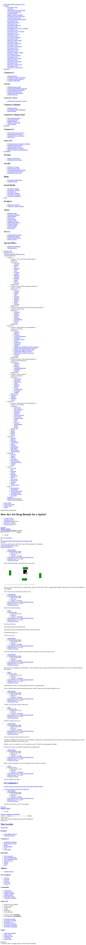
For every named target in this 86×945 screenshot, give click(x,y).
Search (6, 507)
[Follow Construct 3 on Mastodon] (13, 196)
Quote (16, 560)
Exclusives (14, 239)
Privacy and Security (18, 136)
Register (6, 251)
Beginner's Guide (16, 87)
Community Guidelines (10, 898)
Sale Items (14, 248)
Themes (14, 225)
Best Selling (16, 236)
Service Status (8, 939)
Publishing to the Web (21, 88)
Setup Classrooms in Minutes (22, 144)
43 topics (13, 556)
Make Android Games (28, 350)
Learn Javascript (8, 860)
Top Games (16, 167)
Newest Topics (18, 160)
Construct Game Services (27, 307)
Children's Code (8, 936)
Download (17, 118)
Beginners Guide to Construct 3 (30, 347)
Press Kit (6, 881)
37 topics (13, 616)
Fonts (12, 218)
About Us (6, 878)
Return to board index (14, 814)
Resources (6, 69)
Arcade (9, 467)
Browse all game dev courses (19, 101)
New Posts (14, 181)
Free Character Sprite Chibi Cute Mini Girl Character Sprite (16, 541)
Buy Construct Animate (17, 206)
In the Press (7, 882)
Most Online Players (17, 171)
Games (14, 219)
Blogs (9, 486)
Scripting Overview (18, 79)
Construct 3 (23, 259)
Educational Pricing (16, 147)
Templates (15, 224)
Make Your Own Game (10, 843)
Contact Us (10, 497)
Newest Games (15, 168)
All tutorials (14, 94)
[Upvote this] (12, 557)
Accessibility (7, 937)
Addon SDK (16, 80)
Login (10, 251)
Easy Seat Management (10, 857)
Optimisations (19, 93)
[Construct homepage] (14, 4)
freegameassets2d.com (7, 547)
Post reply (3, 527)
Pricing (6, 845)
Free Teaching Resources (10, 859)
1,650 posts (20, 616)
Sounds (17, 222)
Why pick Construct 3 (18, 133)
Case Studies (7, 849)
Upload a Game (17, 173)
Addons (14, 213)
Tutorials (13, 111)
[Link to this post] (11, 559)
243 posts (19, 556)
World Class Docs (18, 145)
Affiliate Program (8, 871)
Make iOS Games (27, 351)
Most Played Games (20, 170)
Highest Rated (16, 238)
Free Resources (18, 134)
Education (6, 125)
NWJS (16, 119)
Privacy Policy (8, 934)
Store (5, 197)
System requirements (19, 77)
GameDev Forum (8, 892)
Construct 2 (18, 374)
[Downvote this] (26, 557)
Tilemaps (13, 227)
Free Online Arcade (9, 896)
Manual (15, 76)
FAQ (12, 137)
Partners (6, 862)
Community (7, 151)
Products (6, 6)
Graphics (14, 221)
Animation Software (9, 835)
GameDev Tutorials (9, 893)
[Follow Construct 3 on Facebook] (13, 194)
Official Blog (18, 180)
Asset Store (10, 436)
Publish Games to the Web (29, 348)
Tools (12, 228)
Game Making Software (10, 834)
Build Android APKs (19, 90)
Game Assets (7, 890)
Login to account (16, 498)
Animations (16, 215)
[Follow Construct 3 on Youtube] (13, 190)
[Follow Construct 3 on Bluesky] (13, 193)
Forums (9, 453)
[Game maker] (14, 254)
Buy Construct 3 (15, 205)
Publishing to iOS (17, 91)
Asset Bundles (16, 246)
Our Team (6, 879)
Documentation (8, 846)
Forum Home (16, 158)
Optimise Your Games (28, 353)
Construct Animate (24, 286)
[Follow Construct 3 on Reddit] (13, 188)
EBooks (14, 216)
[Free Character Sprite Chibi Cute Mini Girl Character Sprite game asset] (1, 539)
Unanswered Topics (9, 504)
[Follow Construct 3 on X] (11, 191)
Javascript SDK (16, 122)
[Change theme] (15, 500)
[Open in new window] (25, 581)
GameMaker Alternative (10, 842)
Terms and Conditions (10, 933)
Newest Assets (18, 235)
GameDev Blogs (8, 895)
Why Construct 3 (8, 856)
